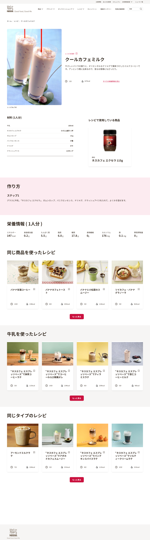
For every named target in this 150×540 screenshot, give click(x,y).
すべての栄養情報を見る (111, 81)
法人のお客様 (107, 2)
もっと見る (76, 316)
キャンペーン (92, 9)
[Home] (20, 9)
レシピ (79, 9)
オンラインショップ (65, 9)
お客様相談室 (126, 2)
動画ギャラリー (106, 9)
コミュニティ (116, 2)
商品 (39, 9)
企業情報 (98, 2)
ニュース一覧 (139, 2)
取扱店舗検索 (120, 9)
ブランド (49, 9)
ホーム (9, 21)
